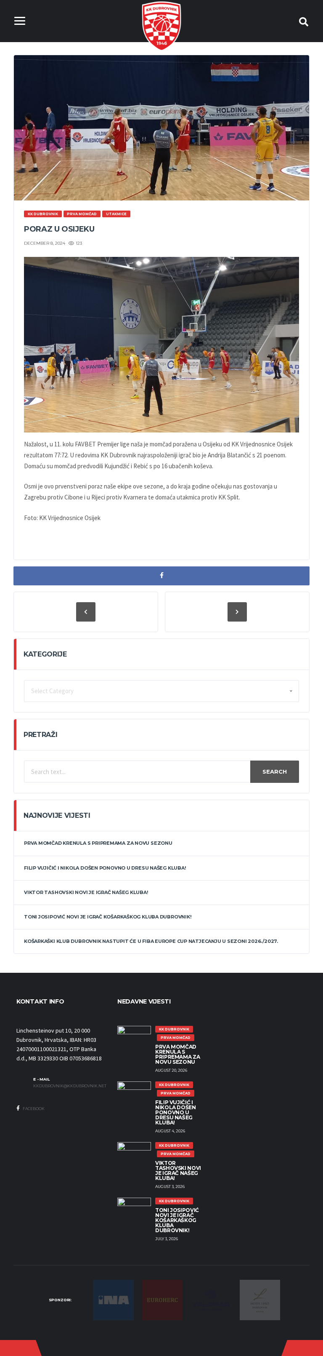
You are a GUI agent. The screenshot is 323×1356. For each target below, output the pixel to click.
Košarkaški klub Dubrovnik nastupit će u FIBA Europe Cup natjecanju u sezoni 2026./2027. (151, 941)
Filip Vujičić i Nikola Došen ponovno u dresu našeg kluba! (104, 868)
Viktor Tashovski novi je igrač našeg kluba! (86, 892)
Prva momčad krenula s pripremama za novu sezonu (98, 843)
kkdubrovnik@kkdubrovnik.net (69, 1086)
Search (274, 771)
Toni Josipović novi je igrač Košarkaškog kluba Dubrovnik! (107, 917)
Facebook (33, 1108)
